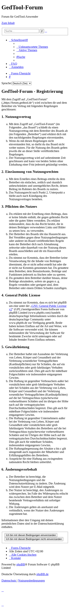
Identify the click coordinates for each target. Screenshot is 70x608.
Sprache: (6, 83)
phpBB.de (42, 574)
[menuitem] (32, 46)
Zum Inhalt (8, 23)
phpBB (20, 564)
